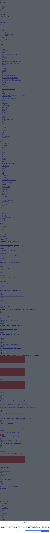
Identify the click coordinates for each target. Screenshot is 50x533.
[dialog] (25, 527)
